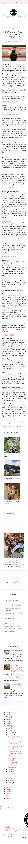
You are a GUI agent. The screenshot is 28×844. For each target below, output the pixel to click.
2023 (7, 717)
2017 (7, 787)
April (9, 778)
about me (17, 566)
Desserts (19, 621)
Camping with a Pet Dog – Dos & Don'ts (15, 738)
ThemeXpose (8, 836)
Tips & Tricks (8, 597)
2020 (7, 723)
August (10, 769)
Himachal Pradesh (9, 626)
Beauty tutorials (9, 633)
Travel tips (13, 423)
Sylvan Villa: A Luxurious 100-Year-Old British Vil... (15, 764)
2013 (7, 796)
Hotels (6, 623)
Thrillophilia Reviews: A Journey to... (10, 455)
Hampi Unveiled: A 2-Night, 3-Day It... (11, 502)
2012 (7, 798)
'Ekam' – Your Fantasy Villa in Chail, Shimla (15, 743)
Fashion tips (19, 615)
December (11, 730)
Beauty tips (14, 603)
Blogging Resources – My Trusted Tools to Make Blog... (15, 753)
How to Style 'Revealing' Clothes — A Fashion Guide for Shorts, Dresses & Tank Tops (14, 669)
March (10, 780)
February (10, 783)
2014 (7, 794)
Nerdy (14, 597)
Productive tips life (9, 615)
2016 (7, 789)
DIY (18, 597)
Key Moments (16, 600)
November (11, 732)
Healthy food (12, 628)
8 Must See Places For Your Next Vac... (11, 479)
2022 (7, 719)
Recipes (6, 608)
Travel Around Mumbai (10, 613)
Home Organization (9, 618)
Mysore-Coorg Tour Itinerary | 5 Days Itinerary (16, 686)
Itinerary (20, 628)
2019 (7, 726)
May (9, 776)
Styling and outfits (15, 608)
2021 (7, 721)
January (10, 785)
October (10, 735)
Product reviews (9, 605)
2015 (7, 791)
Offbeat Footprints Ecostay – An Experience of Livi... (16, 747)
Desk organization (9, 631)
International (8, 610)
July (9, 771)
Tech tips (17, 626)
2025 (7, 712)
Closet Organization (10, 621)
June (9, 774)
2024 (7, 715)
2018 (7, 728)
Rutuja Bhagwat (11, 41)
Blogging (20, 613)
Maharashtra (18, 605)
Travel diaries (8, 600)
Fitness (12, 623)
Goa (6, 628)
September (11, 767)
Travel (13, 28)
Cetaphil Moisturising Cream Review (17, 651)
